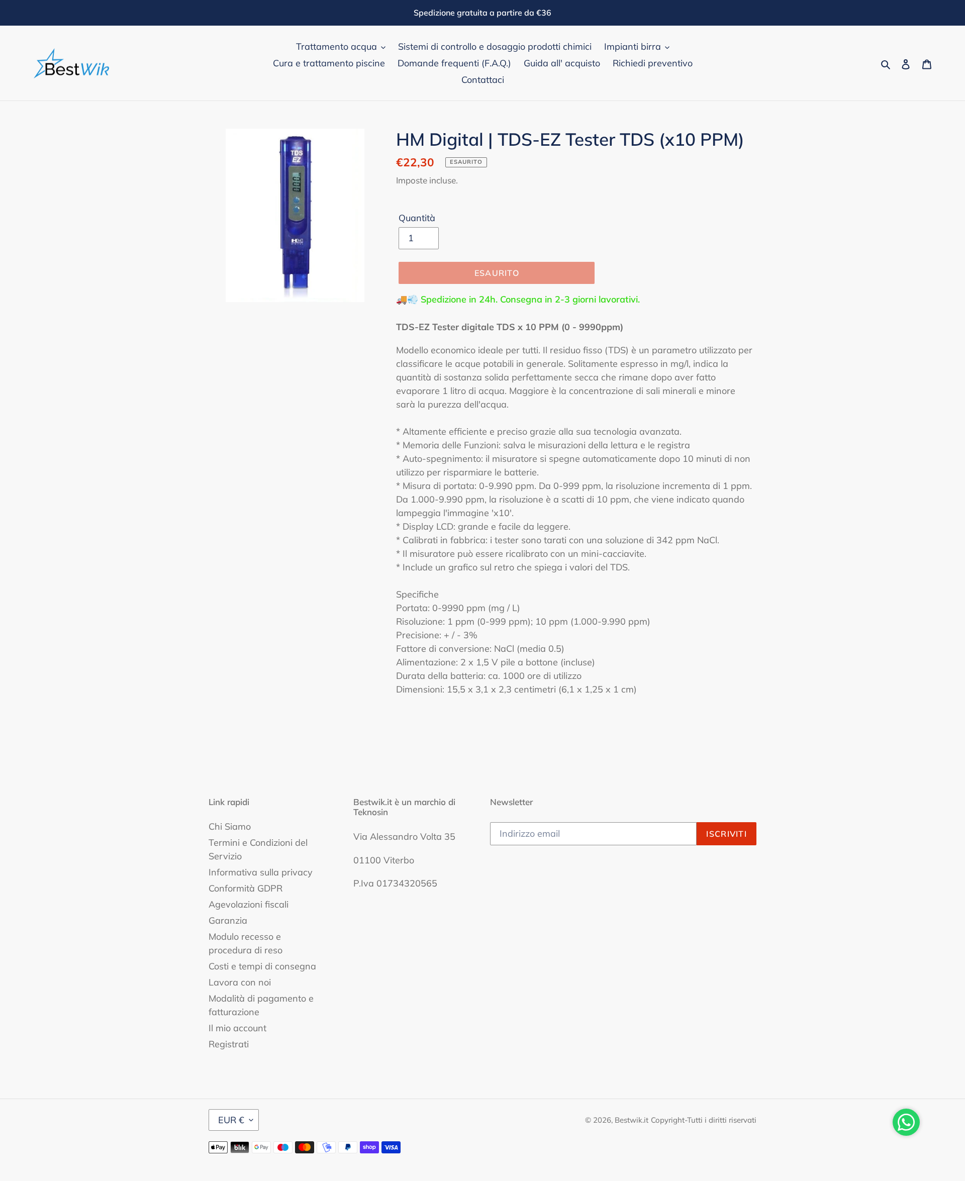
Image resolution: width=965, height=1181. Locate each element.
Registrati (229, 1044)
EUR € (231, 1120)
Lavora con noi (240, 982)
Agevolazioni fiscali (248, 904)
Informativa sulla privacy (261, 872)
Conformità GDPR (245, 888)
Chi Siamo (230, 826)
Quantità (417, 218)
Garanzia (228, 920)
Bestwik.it (631, 1120)
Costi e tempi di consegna (262, 966)
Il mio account (237, 1028)
